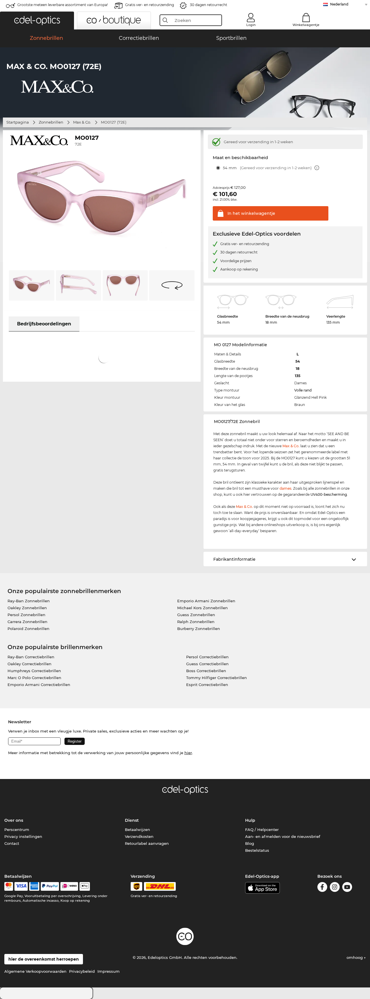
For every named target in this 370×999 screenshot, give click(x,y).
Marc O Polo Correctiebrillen (34, 677)
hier (188, 752)
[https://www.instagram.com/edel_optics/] (335, 888)
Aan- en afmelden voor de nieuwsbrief (282, 836)
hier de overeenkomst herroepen (43, 959)
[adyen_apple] (84, 886)
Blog (249, 843)
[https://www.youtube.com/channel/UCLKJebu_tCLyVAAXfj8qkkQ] (347, 888)
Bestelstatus (257, 850)
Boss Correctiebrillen (206, 670)
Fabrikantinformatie (234, 559)
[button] (37, 20)
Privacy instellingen (23, 836)
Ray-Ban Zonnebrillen (29, 601)
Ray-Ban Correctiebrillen (31, 657)
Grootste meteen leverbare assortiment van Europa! (62, 5)
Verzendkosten (139, 836)
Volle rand (303, 390)
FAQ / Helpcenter (262, 829)
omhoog (355, 957)
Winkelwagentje (306, 25)
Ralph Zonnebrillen (195, 621)
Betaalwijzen (137, 829)
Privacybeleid (82, 971)
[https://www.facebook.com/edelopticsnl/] (322, 888)
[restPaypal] (50, 886)
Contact (11, 843)
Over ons (13, 820)
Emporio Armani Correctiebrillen (39, 684)
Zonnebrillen (51, 122)
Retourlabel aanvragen (147, 843)
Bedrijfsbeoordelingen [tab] (44, 324)
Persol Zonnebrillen (26, 614)
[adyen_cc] (8, 886)
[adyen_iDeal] (69, 886)
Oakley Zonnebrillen (27, 607)
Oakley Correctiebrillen (29, 663)
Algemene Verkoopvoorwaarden (35, 971)
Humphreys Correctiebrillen (34, 670)
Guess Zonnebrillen (196, 614)
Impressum (108, 971)
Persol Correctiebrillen (207, 657)
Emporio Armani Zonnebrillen (206, 601)
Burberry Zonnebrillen (198, 628)
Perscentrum (16, 829)
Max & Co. (82, 122)
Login (251, 25)
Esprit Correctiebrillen (207, 684)
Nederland (339, 4)
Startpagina (17, 122)
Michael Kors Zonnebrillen (202, 607)
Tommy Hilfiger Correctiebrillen (216, 677)
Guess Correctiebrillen (207, 663)
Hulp (250, 820)
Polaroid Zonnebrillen (28, 628)
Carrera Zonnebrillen (27, 621)
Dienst (132, 820)
